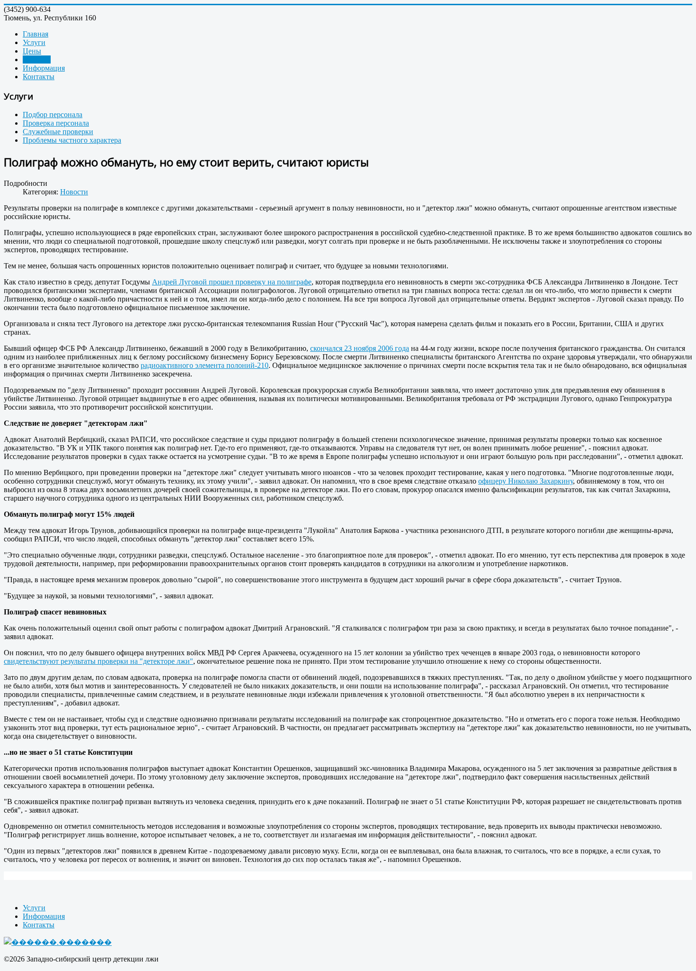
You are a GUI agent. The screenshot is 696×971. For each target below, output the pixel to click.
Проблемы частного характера (72, 140)
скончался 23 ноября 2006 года (359, 348)
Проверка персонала (56, 123)
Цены (32, 51)
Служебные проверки (58, 132)
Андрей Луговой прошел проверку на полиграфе (232, 282)
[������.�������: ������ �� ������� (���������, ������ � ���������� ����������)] (58, 942)
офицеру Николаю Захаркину (525, 481)
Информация (44, 68)
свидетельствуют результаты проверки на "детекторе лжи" (98, 661)
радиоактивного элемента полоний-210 (204, 365)
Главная (35, 34)
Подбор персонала (52, 114)
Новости (37, 59)
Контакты (38, 77)
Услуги (34, 42)
